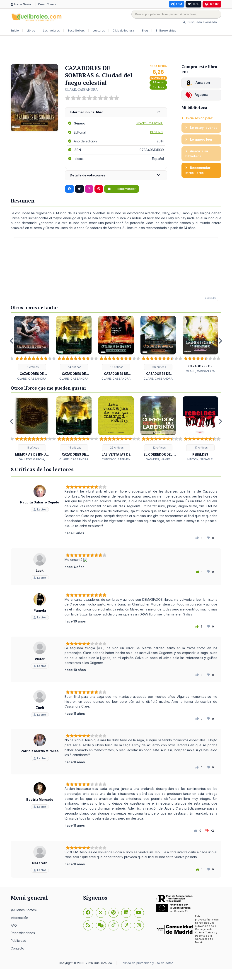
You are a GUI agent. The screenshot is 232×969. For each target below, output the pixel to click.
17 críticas (201, 447)
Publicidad (18, 940)
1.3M (179, 4)
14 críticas (74, 367)
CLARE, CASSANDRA (81, 89)
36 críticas (159, 367)
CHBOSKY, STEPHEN (116, 459)
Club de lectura (123, 30)
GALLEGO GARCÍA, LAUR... (32, 459)
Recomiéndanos (23, 933)
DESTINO (156, 132)
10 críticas (116, 367)
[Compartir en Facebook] (69, 189)
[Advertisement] (116, 50)
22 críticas (159, 447)
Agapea (201, 94)
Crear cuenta (47, 4)
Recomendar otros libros (197, 170)
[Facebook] (88, 913)
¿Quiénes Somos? (24, 910)
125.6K (214, 4)
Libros (31, 30)
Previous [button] (12, 341)
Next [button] (220, 341)
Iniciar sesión (23, 4)
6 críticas (32, 367)
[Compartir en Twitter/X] (79, 189)
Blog (145, 30)
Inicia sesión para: (199, 118)
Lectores (98, 30)
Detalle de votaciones (87, 175)
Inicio (15, 30)
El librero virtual (166, 30)
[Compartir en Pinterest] (98, 189)
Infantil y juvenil (149, 123)
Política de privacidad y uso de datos (147, 963)
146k (196, 4)
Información (19, 918)
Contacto (17, 948)
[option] (32, 348)
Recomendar (126, 188)
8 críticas (158, 87)
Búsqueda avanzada (202, 22)
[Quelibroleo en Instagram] (89, 189)
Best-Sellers (76, 30)
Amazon (202, 82)
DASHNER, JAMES (158, 459)
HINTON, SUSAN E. (200, 459)
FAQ (14, 925)
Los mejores (51, 30)
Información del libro (86, 112)
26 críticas (116, 447)
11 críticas (32, 447)
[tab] (116, 112)
